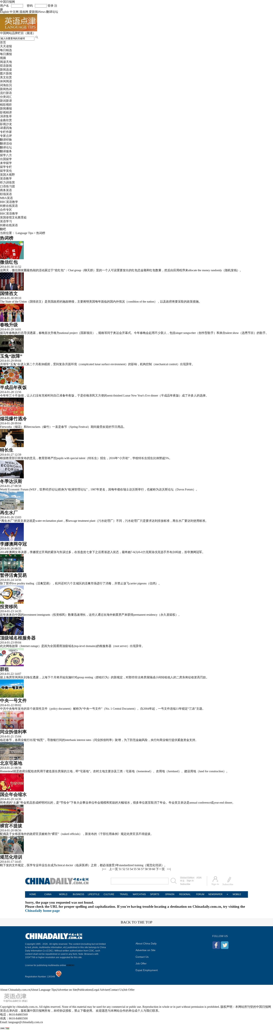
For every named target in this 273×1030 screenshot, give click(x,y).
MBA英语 (6, 198)
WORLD (63, 894)
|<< (104, 869)
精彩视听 (6, 104)
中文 (182, 881)
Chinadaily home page (42, 911)
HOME (32, 894)
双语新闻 (6, 65)
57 (142, 869)
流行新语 (6, 92)
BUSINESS (78, 894)
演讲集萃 (6, 116)
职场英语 (6, 194)
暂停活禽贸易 (13, 575)
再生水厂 (9, 512)
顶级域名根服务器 (18, 638)
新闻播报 (6, 108)
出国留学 (6, 159)
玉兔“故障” (11, 356)
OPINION (169, 894)
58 (146, 869)
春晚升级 (9, 324)
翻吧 (3, 229)
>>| (169, 869)
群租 (4, 669)
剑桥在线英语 (9, 205)
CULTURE (109, 894)
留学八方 (6, 155)
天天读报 (6, 46)
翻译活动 (6, 143)
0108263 (70, 965)
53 (127, 869)
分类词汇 (6, 96)
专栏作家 (6, 131)
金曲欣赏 (6, 120)
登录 (50, 5)
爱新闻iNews (37, 11)
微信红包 (9, 262)
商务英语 (6, 190)
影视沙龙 (6, 124)
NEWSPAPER (215, 894)
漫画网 (23, 11)
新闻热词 (6, 89)
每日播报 (6, 54)
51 (120, 869)
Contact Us (142, 956)
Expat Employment (147, 970)
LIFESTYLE (94, 894)
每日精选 (6, 50)
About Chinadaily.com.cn (15, 989)
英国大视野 (7, 174)
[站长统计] (4, 1028)
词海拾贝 (6, 85)
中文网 (14, 11)
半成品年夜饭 (13, 387)
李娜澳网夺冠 (13, 544)
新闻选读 (6, 69)
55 (135, 869)
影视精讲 (6, 112)
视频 (3, 57)
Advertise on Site (145, 950)
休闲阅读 (6, 81)
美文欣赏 (6, 77)
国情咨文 (9, 293)
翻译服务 (6, 151)
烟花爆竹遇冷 (13, 418)
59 (149, 869)
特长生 (6, 450)
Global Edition (187, 877)
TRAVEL (124, 894)
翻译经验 (6, 139)
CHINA (47, 894)
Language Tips (24, 233)
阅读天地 (6, 61)
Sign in (190, 880)
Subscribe (185, 884)
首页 (3, 42)
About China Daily (146, 943)
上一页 (113, 869)
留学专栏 (6, 166)
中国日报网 (7, 1)
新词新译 (6, 100)
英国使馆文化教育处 (13, 217)
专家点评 (6, 135)
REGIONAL (185, 894)
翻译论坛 (52, 11)
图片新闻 (6, 73)
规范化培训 (11, 857)
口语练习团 (7, 186)
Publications (85, 989)
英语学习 (6, 221)
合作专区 (6, 209)
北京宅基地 (11, 763)
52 (123, 869)
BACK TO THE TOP (136, 922)
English (4, 11)
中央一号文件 (13, 700)
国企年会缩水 (13, 794)
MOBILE (237, 894)
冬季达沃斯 (11, 481)
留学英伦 (6, 170)
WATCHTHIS (139, 894)
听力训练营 (7, 182)
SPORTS (154, 894)
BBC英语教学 (9, 201)
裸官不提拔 (11, 825)
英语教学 (6, 178)
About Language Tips (43, 989)
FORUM (200, 894)
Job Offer (141, 963)
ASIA (199, 877)
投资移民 (9, 606)
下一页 (160, 869)
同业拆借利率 (13, 731)
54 (131, 869)
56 (138, 869)
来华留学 (6, 163)
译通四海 (6, 128)
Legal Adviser (100, 989)
